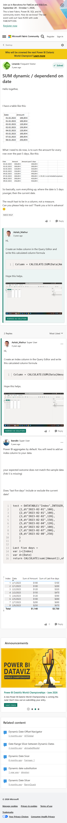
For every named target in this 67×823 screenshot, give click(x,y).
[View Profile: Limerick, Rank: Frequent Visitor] (6, 66)
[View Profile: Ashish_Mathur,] (9, 234)
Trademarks (7, 812)
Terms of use (46, 806)
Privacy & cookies (29, 806)
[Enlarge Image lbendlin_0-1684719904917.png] (33, 594)
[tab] (32, 709)
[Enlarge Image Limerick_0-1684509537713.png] (16, 127)
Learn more (39, 55)
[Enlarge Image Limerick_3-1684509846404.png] (33, 171)
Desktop (9, 45)
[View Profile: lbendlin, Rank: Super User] (6, 442)
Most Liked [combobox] (56, 333)
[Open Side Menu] (4, 36)
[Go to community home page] (23, 36)
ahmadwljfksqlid (31, 747)
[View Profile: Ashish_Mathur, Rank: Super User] (7, 344)
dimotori (25, 772)
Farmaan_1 (29, 760)
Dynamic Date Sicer (19, 756)
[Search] (42, 36)
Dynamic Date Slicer (19, 780)
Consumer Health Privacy (43, 816)
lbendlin (15, 440)
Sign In (60, 36)
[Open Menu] (62, 45)
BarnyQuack (30, 784)
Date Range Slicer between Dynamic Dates (31, 743)
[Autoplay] (28, 709)
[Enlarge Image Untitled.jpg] (34, 299)
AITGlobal (29, 735)
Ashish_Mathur (20, 232)
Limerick (16, 63)
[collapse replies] (33, 339)
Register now (10, 25)
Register (50, 36)
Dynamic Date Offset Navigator (25, 731)
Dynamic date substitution (23, 768)
